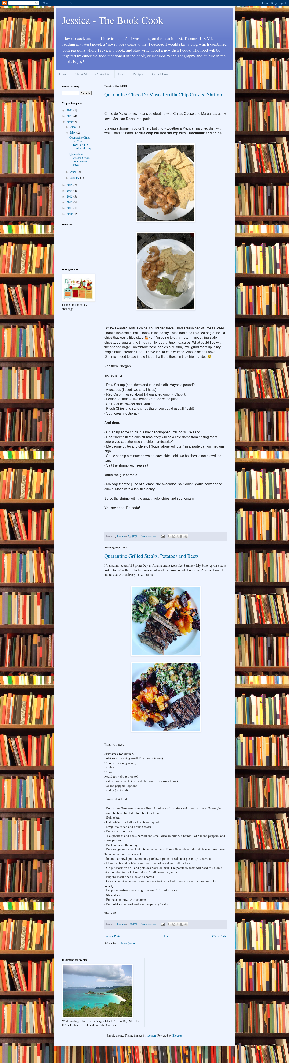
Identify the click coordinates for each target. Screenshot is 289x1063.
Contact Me (103, 74)
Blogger (177, 1035)
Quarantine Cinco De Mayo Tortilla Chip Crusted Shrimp (163, 94)
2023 (70, 110)
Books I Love (160, 74)
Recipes (138, 74)
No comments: (148, 536)
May (73, 132)
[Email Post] (162, 536)
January (75, 178)
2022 (70, 116)
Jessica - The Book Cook (112, 20)
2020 (70, 122)
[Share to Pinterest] (186, 536)
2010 (70, 214)
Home (63, 74)
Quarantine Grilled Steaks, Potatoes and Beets (151, 556)
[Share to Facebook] (182, 536)
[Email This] (170, 536)
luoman (151, 1035)
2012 (70, 202)
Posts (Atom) (129, 943)
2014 (70, 190)
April (73, 172)
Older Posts (219, 936)
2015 (70, 185)
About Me (81, 74)
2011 (70, 208)
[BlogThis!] (174, 536)
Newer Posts (112, 936)
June (73, 127)
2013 (70, 196)
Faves (122, 74)
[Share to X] (178, 536)
